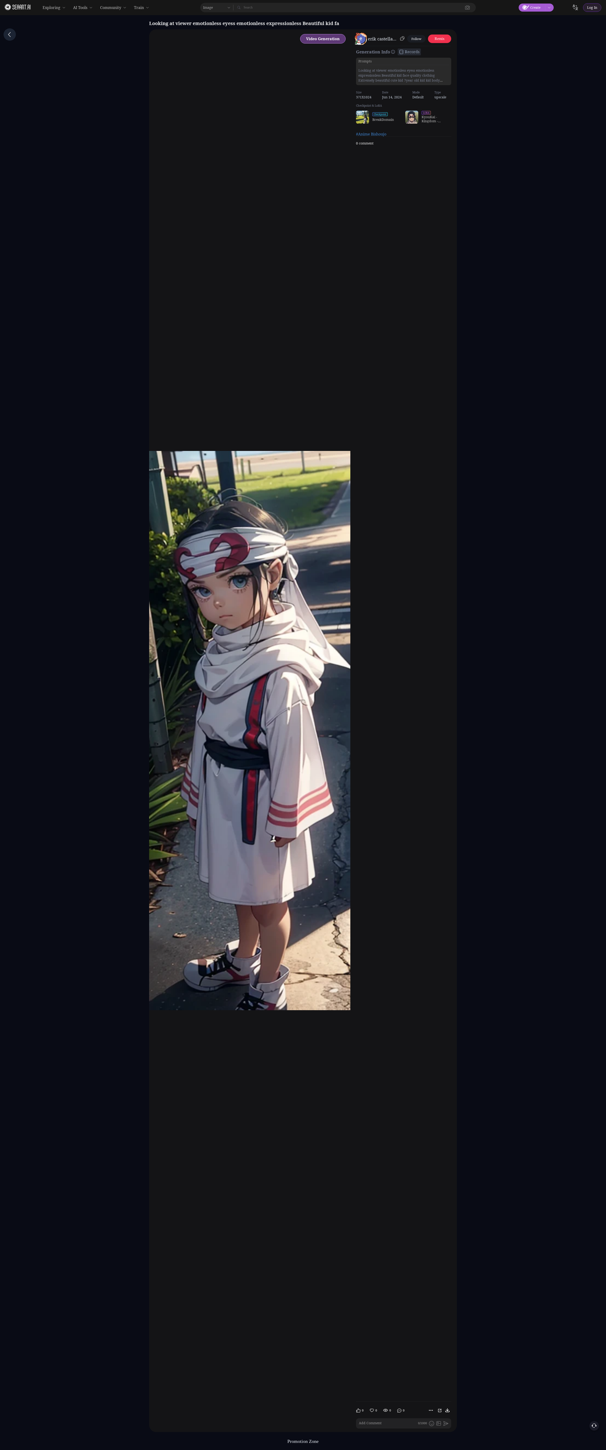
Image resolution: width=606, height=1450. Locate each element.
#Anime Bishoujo (371, 134)
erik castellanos (383, 39)
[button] (467, 8)
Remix (440, 39)
